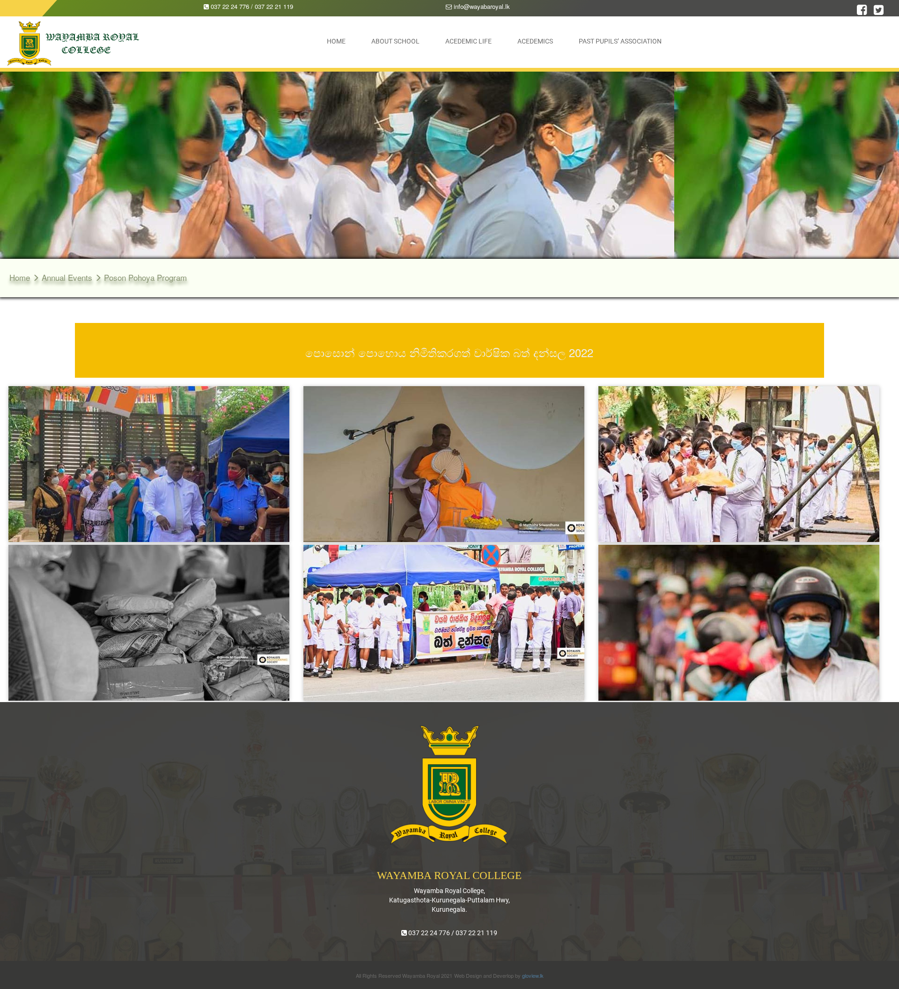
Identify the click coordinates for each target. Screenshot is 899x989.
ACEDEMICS (535, 41)
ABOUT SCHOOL (395, 41)
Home (20, 277)
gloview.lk (533, 975)
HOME (336, 41)
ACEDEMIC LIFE (468, 41)
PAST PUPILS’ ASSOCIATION (620, 41)
